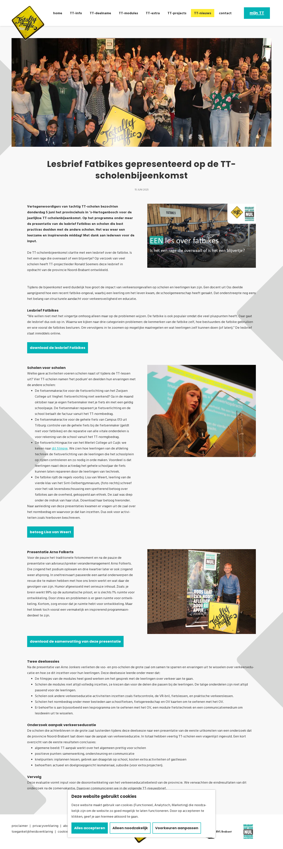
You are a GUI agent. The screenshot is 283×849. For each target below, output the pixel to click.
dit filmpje (60, 448)
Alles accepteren (89, 828)
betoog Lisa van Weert (50, 532)
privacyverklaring (45, 825)
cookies (63, 831)
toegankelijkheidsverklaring (32, 831)
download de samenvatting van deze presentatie (75, 641)
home (57, 13)
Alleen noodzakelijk (130, 828)
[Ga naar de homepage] (28, 23)
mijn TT (257, 13)
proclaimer (20, 825)
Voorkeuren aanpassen (176, 828)
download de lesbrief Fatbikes (57, 347)
